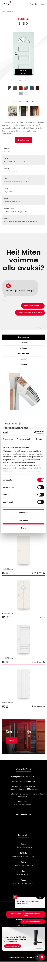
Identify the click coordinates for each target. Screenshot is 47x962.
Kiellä (23, 528)
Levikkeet (23, 348)
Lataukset (23, 365)
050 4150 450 (30, 777)
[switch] (40, 487)
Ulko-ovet (10, 11)
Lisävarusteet (23, 354)
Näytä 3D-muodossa (23, 72)
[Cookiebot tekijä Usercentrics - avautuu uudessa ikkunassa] (33, 432)
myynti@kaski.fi (17, 777)
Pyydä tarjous (23, 140)
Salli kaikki (23, 513)
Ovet (3, 11)
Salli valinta (23, 520)
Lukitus (23, 359)
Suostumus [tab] (8, 439)
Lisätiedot (23, 343)
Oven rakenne (23, 337)
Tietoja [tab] (39, 439)
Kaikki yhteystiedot (23, 815)
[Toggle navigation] (42, 4)
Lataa (11, 740)
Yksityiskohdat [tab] (23, 439)
